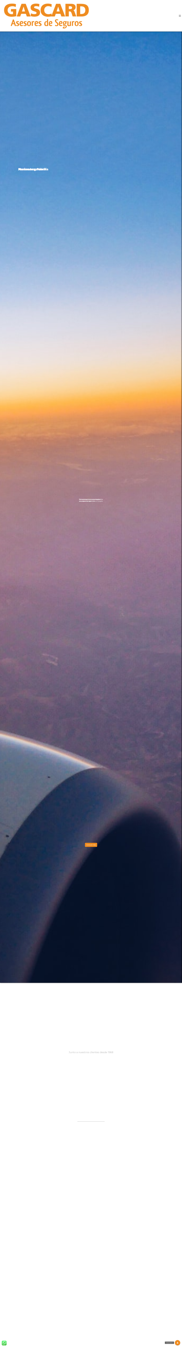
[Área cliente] (177, 1342)
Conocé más (91, 845)
